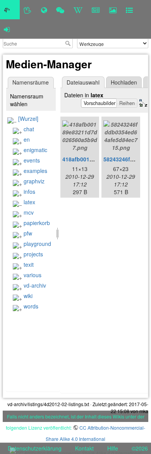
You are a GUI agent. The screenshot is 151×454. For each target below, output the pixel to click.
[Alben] (112, 9)
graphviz (34, 181)
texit (29, 264)
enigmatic (35, 150)
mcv (29, 212)
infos (29, 191)
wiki (28, 296)
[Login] (7, 29)
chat (29, 129)
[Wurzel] (28, 118)
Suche (68, 43)
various (32, 275)
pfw (28, 233)
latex (29, 202)
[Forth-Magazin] (96, 9)
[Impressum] (129, 9)
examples (35, 170)
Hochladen (124, 82)
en (27, 139)
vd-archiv (35, 285)
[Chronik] (44, 9)
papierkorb (37, 223)
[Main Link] (10, 9)
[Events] (60, 9)
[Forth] (28, 9)
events (32, 160)
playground (37, 243)
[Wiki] (78, 9)
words (31, 306)
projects (33, 254)
